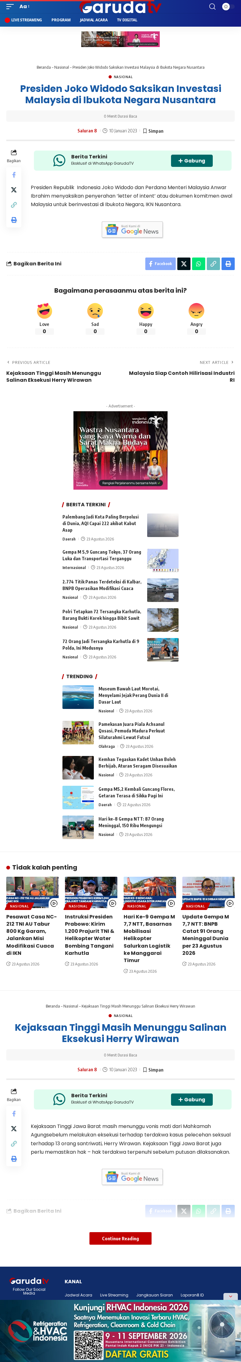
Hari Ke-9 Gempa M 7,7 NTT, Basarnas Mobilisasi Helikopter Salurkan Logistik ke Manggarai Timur (149, 938)
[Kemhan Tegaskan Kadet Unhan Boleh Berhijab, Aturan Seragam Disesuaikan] (78, 767)
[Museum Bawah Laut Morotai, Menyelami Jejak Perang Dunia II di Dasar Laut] (78, 697)
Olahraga (107, 746)
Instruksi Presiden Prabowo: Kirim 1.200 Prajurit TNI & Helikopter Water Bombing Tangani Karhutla (89, 935)
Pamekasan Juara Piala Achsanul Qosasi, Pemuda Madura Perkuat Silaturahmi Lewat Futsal (132, 730)
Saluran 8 (87, 130)
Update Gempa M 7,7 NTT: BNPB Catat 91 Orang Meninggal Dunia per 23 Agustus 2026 (205, 935)
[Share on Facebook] (13, 174)
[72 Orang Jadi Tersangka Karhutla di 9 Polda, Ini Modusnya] (163, 650)
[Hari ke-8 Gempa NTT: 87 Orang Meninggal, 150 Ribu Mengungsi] (78, 827)
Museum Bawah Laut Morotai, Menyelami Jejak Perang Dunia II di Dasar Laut (133, 695)
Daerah (69, 538)
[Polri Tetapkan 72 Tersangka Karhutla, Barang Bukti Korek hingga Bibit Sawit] (163, 620)
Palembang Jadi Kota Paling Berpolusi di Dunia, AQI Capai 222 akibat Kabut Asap (100, 523)
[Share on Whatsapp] (198, 264)
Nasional (61, 67)
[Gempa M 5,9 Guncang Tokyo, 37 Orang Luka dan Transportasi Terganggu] (163, 560)
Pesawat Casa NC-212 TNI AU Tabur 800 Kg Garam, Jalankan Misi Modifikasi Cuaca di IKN (31, 935)
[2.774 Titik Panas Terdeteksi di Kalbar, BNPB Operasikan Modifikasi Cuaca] (163, 590)
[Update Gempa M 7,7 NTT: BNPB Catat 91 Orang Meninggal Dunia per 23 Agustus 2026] (208, 892)
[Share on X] (13, 189)
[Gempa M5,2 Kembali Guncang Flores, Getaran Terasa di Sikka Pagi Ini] (78, 797)
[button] (11, 6)
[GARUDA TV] (120, 6)
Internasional (74, 567)
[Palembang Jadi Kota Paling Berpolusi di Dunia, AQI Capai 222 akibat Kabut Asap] (163, 525)
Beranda (44, 67)
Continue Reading (120, 1238)
